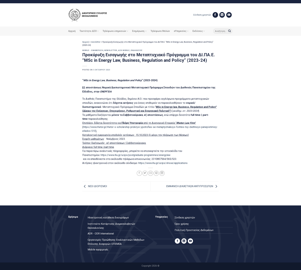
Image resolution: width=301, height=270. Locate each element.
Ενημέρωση (138, 31)
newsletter (95, 42)
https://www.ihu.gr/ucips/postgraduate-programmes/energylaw (135, 155)
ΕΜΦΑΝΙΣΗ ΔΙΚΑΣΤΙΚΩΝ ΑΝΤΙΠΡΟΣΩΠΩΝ (190, 186)
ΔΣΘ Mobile (124, 50)
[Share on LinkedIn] (162, 173)
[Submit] (229, 31)
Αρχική (72, 31)
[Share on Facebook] (139, 173)
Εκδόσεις (198, 31)
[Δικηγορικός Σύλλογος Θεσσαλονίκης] (91, 15)
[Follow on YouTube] (229, 15)
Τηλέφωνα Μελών (160, 31)
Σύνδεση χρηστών (202, 14)
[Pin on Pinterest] (156, 173)
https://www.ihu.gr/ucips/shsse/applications (162, 163)
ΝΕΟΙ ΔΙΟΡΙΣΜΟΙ (97, 186)
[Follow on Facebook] (215, 15)
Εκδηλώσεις (137, 50)
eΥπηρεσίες (180, 31)
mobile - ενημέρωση (92, 50)
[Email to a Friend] (150, 173)
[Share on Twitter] (145, 173)
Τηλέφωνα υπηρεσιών (114, 31)
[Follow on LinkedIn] (222, 15)
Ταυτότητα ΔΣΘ (88, 31)
